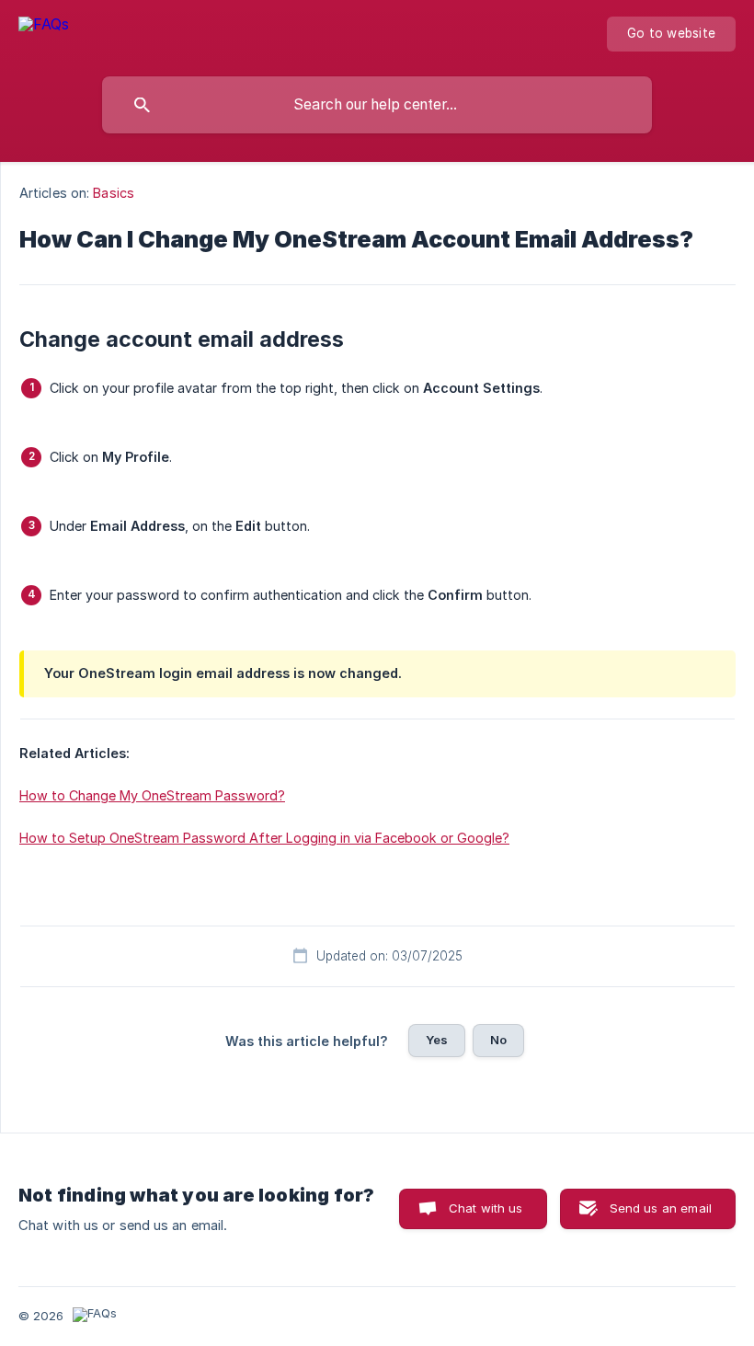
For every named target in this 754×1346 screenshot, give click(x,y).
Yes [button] (437, 1039)
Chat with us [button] (486, 1208)
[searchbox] (377, 104)
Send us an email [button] (661, 1208)
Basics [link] (113, 193)
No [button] (498, 1039)
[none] (43, 34)
